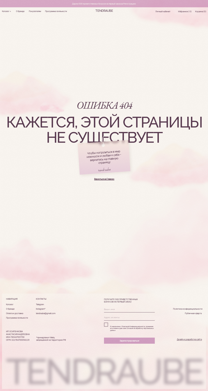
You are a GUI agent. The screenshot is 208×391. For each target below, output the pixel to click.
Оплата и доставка (14, 313)
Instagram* (41, 309)
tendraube (104, 11)
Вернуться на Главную (104, 179)
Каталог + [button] (6, 11)
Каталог (9, 304)
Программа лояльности (56, 11)
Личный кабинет (162, 11)
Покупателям (35, 11)
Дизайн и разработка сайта (189, 339)
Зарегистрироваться (129, 340)
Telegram (40, 304)
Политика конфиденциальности (188, 309)
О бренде (20, 11)
